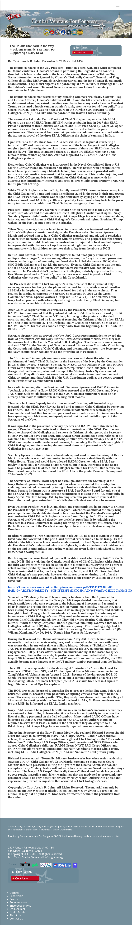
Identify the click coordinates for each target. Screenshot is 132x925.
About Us (15, 915)
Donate (14, 893)
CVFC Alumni (17, 909)
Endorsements (18, 902)
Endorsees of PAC (20, 905)
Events (14, 899)
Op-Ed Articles (18, 912)
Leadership (16, 896)
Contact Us (16, 918)
